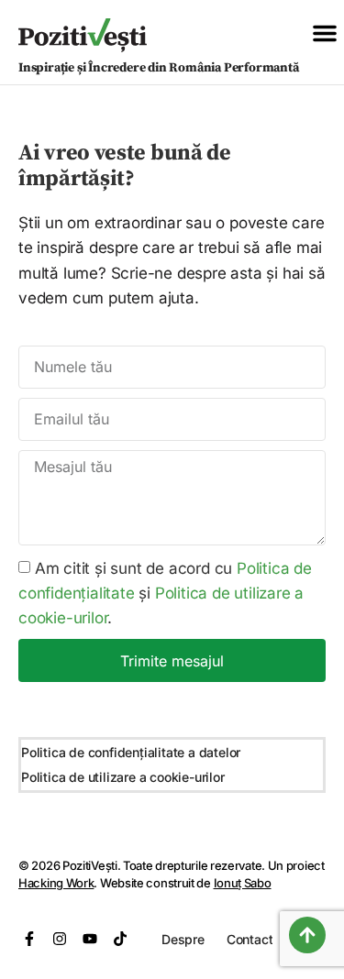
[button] (324, 33)
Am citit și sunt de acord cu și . (165, 592)
